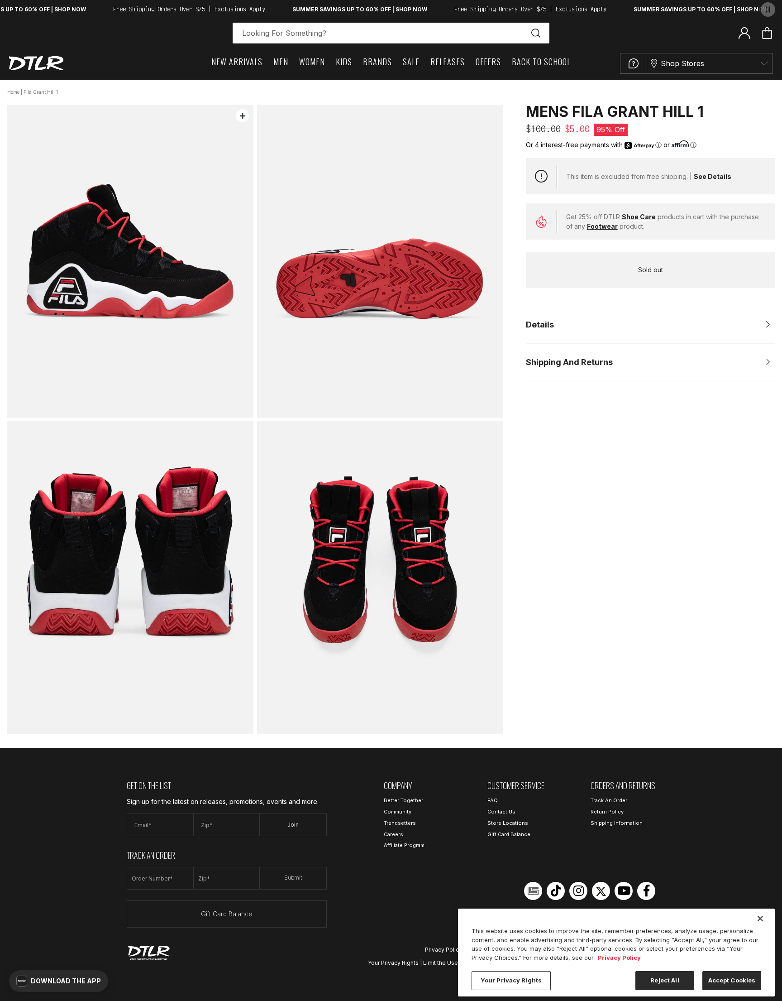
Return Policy (607, 811)
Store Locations (507, 823)
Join (293, 824)
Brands (377, 61)
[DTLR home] (36, 63)
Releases (447, 61)
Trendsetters (400, 823)
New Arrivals (236, 61)
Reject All (664, 980)
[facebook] (646, 891)
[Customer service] (633, 63)
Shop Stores (682, 63)
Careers (393, 834)
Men (280, 61)
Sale (411, 61)
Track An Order (609, 800)
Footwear (602, 226)
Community (397, 811)
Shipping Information (617, 823)
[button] (58, 981)
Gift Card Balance (227, 914)
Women (312, 61)
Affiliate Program (404, 845)
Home (13, 92)
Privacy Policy (443, 949)
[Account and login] (744, 32)
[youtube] (624, 891)
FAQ (492, 800)
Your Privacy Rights (393, 962)
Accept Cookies (732, 980)
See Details (712, 176)
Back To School (541, 61)
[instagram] (578, 891)
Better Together (403, 800)
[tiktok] (556, 891)
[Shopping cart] (767, 33)
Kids (344, 61)
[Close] (760, 919)
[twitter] (601, 891)
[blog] (533, 891)
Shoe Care (639, 217)
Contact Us (501, 811)
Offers (488, 61)
